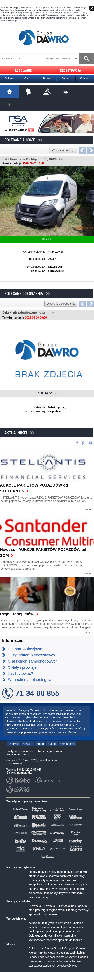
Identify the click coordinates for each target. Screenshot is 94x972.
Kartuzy (81, 948)
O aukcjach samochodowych (33, 661)
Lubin (73, 952)
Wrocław (62, 965)
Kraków (42, 952)
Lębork (33, 957)
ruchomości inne (39, 893)
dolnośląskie (36, 923)
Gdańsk (59, 948)
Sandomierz (36, 961)
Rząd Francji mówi (17, 614)
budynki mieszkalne (50, 871)
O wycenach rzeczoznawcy (31, 655)
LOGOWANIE (23, 70)
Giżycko (69, 948)
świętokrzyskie (38, 935)
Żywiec (72, 965)
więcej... (89, 509)
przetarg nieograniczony (50, 910)
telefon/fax (77, 893)
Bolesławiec (36, 948)
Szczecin (65, 961)
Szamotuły (51, 961)
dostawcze (66, 876)
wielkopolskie (37, 940)
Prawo (47, 78)
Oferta (28, 78)
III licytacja (63, 905)
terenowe (34, 897)
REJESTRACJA (70, 70)
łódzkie (77, 940)
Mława (60, 957)
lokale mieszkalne (54, 884)
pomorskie (65, 931)
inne (55, 880)
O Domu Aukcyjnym (25, 649)
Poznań (83, 957)
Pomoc (66, 78)
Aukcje (52, 743)
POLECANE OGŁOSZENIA (24, 293)
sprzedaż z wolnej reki (43, 914)
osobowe (78, 888)
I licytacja (35, 905)
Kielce (33, 952)
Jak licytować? (20, 673)
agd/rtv (33, 871)
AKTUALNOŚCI (17, 432)
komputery (35, 884)
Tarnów (76, 961)
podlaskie (52, 931)
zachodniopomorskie (59, 940)
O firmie (9, 78)
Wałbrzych (49, 965)
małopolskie (64, 927)
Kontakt (84, 78)
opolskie (78, 927)
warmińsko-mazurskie (62, 935)
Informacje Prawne (50, 751)
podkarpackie (37, 931)
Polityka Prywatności (19, 751)
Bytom (49, 948)
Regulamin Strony (17, 754)
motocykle (65, 888)
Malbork (50, 957)
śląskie (77, 931)
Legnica (64, 952)
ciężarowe (52, 876)
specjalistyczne (60, 893)
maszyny (52, 888)
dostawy (79, 876)
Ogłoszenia (67, 743)
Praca (40, 743)
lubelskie (77, 923)
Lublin (81, 952)
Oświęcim (71, 957)
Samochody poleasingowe (31, 679)
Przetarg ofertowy (77, 910)
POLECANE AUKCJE (21, 140)
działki (33, 880)
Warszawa (35, 965)
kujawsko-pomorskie (58, 923)
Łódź (41, 957)
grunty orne (45, 880)
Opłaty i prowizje (22, 667)
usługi (44, 897)
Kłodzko (53, 952)
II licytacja (48, 905)
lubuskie (34, 927)
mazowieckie (48, 927)
